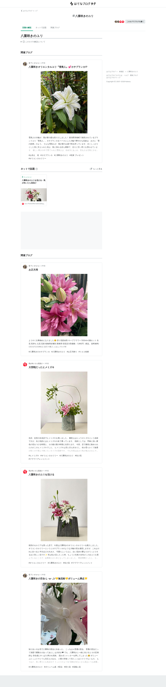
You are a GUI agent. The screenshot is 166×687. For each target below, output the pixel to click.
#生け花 (78, 455)
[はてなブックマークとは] (37, 168)
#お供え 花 (34, 155)
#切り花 (67, 667)
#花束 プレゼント (77, 155)
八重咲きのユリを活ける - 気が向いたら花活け (33, 181)
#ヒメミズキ (34, 455)
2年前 (43, 63)
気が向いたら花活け (36, 363)
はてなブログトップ (113, 77)
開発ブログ (134, 75)
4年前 (47, 471)
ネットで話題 (41, 27)
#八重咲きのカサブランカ (39, 352)
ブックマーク (27, 177)
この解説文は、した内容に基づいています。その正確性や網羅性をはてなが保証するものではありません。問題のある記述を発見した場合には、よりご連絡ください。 (33, 42)
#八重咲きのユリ (61, 155)
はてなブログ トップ (30, 11)
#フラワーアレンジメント (39, 459)
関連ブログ (55, 27)
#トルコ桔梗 (84, 352)
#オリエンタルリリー (37, 158)
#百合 (60, 667)
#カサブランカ (46, 155)
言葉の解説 (26, 27)
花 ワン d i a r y (34, 63)
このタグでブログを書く (135, 21)
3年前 (43, 266)
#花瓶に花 (76, 667)
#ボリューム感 (50, 667)
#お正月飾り (72, 352)
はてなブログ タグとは (114, 75)
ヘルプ (126, 75)
